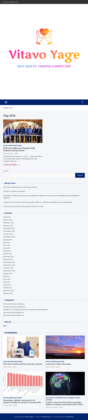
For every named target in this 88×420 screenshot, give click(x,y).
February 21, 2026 (51, 407)
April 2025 (7, 251)
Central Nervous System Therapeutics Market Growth (23, 206)
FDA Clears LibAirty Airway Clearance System (20, 187)
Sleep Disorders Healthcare (12, 145)
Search (5, 171)
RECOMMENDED (11, 333)
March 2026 (7, 220)
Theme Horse (46, 417)
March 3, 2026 (50, 367)
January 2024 (8, 293)
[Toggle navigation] (6, 102)
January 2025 (8, 259)
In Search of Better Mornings (14, 191)
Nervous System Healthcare (13, 312)
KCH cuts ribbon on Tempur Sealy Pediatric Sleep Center (19, 149)
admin (16, 153)
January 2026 (8, 226)
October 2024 (8, 268)
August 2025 (7, 240)
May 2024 (6, 282)
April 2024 (7, 285)
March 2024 (7, 288)
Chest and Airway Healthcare (14, 304)
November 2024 (9, 265)
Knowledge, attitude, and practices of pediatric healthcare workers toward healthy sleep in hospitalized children (22, 402)
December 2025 (9, 228)
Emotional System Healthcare (14, 307)
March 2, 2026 (7, 405)
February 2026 (8, 223)
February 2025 (8, 257)
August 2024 (8, 274)
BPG (5, 326)
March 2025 (7, 254)
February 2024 (8, 291)
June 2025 (6, 245)
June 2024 (7, 279)
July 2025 (6, 242)
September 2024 (9, 271)
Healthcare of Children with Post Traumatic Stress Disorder (25, 310)
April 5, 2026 (7, 367)
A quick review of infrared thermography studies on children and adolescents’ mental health (37, 202)
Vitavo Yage (13, 91)
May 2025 (6, 248)
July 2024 (6, 276)
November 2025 (9, 231)
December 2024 (9, 262)
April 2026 (7, 217)
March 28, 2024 (8, 153)
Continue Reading (10, 165)
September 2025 (9, 237)
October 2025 (8, 234)
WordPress (70, 417)
